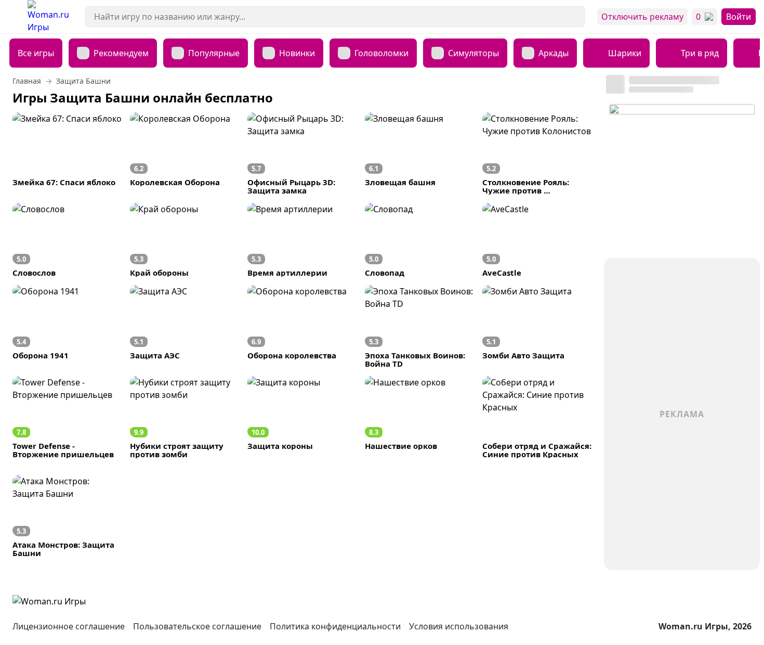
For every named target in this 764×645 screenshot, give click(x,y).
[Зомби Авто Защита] (536, 326)
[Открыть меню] (13, 16)
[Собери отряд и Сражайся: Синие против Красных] (536, 417)
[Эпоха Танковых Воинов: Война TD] (419, 326)
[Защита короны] (302, 417)
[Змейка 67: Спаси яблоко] (67, 153)
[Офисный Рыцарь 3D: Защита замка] (302, 153)
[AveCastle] (536, 240)
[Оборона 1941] (67, 326)
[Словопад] (419, 240)
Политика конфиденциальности (335, 626)
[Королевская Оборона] (184, 153)
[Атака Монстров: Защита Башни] (67, 516)
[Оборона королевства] (302, 326)
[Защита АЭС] (184, 326)
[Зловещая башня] (419, 153)
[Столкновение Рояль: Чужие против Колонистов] (536, 153)
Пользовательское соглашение (197, 626)
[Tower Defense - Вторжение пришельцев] (67, 417)
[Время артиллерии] (302, 240)
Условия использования (458, 626)
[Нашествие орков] (419, 417)
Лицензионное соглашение (68, 626)
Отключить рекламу (642, 16)
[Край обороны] (184, 240)
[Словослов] (67, 240)
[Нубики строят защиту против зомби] (184, 417)
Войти (738, 16)
